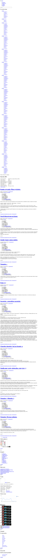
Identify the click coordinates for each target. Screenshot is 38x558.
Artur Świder (3, 540)
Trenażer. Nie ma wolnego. (8, 417)
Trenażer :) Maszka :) (7, 398)
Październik (6, 25)
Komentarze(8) (10, 303)
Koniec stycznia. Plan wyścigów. (10, 189)
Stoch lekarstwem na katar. (9, 216)
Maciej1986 (3, 538)
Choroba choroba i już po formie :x (11, 346)
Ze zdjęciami (8, 192)
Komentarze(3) (10, 266)
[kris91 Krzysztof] (6, 507)
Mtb (3, 459)
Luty (5, 20)
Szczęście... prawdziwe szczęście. (10, 301)
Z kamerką (4, 461)
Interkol (4, 458)
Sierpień (5, 11)
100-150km (4, 454)
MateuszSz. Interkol (4, 546)
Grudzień (5, 23)
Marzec (5, 19)
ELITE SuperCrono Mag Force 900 (7, 471)
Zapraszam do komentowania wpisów (6, 237)
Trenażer (4, 192)
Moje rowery (4, 3)
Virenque (3, 537)
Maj (5, 57)
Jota (2, 544)
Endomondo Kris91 (4, 554)
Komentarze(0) (10, 191)
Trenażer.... (3, 264)
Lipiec (5, 12)
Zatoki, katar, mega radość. (9, 240)
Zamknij (1, 464)
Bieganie (3, 457)
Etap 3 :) (3, 283)
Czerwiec (6, 29)
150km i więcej (5, 455)
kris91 (2, 0)
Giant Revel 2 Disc (4, 472)
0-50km (4, 453)
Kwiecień (6, 58)
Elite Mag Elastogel (7, 199)
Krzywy (3, 542)
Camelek (3, 536)
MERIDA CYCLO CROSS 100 (6, 469)
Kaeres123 (3, 541)
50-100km (4, 456)
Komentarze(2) (11, 370)
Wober (3, 543)
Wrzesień (6, 26)
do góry (1, 448)
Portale (3, 5)
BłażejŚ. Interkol (4, 545)
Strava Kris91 (4, 555)
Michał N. (3, 539)
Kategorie (3, 2)
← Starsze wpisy (4, 437)
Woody (3, 535)
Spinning (3, 473)
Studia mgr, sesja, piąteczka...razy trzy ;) (13, 368)
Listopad (5, 24)
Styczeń (5, 21)
